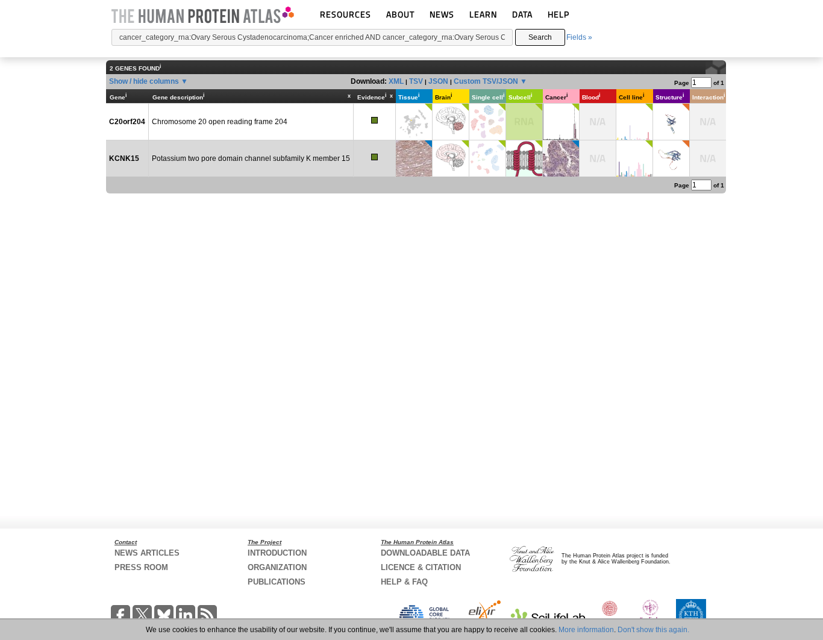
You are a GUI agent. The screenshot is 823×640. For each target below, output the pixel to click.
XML (396, 81)
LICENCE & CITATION (421, 567)
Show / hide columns (144, 81)
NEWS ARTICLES (147, 552)
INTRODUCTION (277, 552)
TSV (416, 81)
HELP (558, 14)
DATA (522, 14)
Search (540, 37)
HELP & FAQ (404, 581)
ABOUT (400, 14)
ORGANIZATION (277, 567)
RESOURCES (345, 14)
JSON (438, 81)
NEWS (442, 14)
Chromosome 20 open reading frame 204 (219, 122)
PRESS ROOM (141, 567)
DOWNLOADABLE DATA (425, 552)
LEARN (483, 14)
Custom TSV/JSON (486, 81)
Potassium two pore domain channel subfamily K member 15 (251, 158)
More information (586, 630)
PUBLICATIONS (276, 581)
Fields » (579, 37)
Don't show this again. (653, 630)
